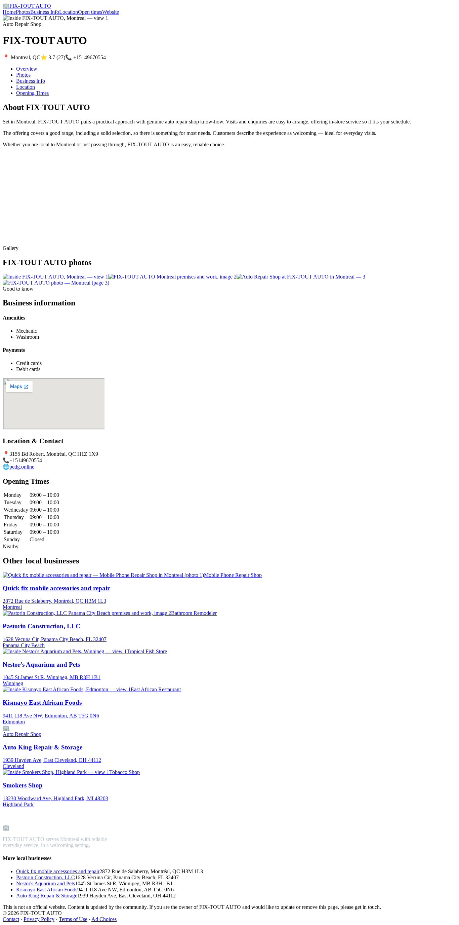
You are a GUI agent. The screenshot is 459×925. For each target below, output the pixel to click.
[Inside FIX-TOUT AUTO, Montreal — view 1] (55, 277)
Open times (90, 12)
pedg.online (21, 467)
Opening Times (32, 93)
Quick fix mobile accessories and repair (57, 871)
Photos (23, 12)
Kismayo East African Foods (46, 889)
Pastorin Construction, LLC (45, 877)
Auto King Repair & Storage (46, 895)
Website (110, 12)
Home (9, 12)
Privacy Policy (39, 919)
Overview (26, 69)
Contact (11, 919)
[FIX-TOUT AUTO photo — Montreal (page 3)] (56, 283)
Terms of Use (73, 919)
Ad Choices (104, 919)
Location (68, 12)
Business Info (44, 12)
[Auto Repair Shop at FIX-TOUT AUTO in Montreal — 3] (301, 277)
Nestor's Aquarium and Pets (45, 883)
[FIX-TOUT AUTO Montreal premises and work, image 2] (172, 277)
